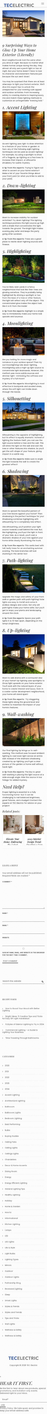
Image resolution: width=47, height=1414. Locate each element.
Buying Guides (12, 1136)
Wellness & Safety (13, 1330)
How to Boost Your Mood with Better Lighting (21, 1009)
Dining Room (11, 1171)
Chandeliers (10, 1159)
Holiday (8, 1201)
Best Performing (12, 1124)
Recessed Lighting (13, 1289)
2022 (7, 1077)
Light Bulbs (10, 1253)
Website (5, 938)
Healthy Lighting (12, 1195)
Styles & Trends (12, 1306)
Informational (11, 1218)
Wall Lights (10, 1324)
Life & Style (10, 1247)
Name (5, 913)
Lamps (8, 1230)
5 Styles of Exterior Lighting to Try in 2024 (25, 1024)
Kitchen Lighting (12, 1224)
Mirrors (8, 1265)
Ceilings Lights (12, 1153)
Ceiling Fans (11, 1142)
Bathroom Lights (13, 1112)
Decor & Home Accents (16, 1165)
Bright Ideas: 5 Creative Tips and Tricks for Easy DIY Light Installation (22, 1017)
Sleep (7, 1294)
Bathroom (10, 1107)
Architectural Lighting (15, 1101)
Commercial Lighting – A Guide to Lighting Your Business (20, 1031)
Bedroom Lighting (13, 1118)
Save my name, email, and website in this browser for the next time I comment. (23, 954)
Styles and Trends (13, 1312)
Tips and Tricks (12, 1318)
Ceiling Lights (11, 1148)
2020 (7, 1065)
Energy (8, 1177)
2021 (7, 1071)
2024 (7, 1089)
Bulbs (7, 1130)
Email (5, 925)
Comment (7, 882)
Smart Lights (11, 1300)
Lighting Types (12, 1259)
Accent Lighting (12, 1095)
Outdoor (9, 1271)
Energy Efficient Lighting (16, 1183)
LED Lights (9, 1242)
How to (8, 1212)
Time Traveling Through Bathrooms (22, 1038)
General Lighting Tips (15, 1189)
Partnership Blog (13, 1283)
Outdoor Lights (12, 1277)
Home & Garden (12, 1206)
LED (6, 1236)
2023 (7, 1083)
